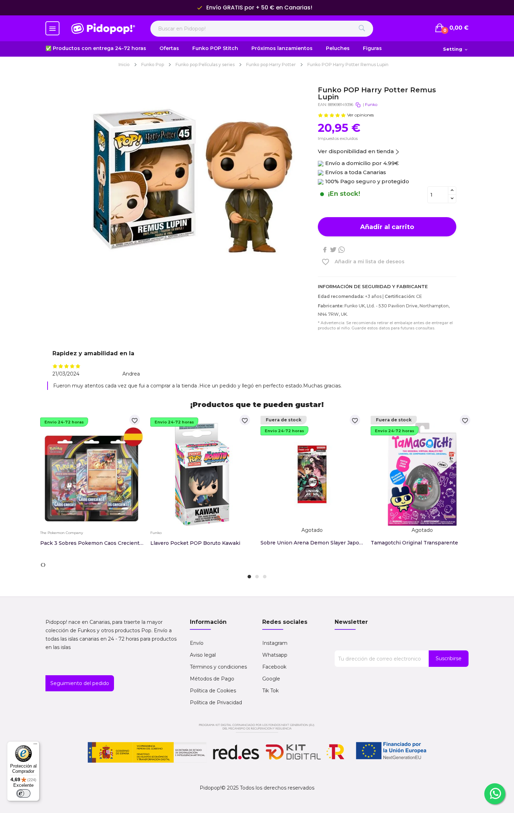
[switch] (23, 793)
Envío (197, 643)
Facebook (274, 667)
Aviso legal (203, 655)
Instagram (274, 643)
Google (271, 679)
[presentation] (41, 564)
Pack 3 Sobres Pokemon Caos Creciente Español (91, 543)
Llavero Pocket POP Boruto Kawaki (195, 543)
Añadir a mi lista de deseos (363, 262)
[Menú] (35, 745)
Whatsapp (274, 655)
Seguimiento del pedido (79, 683)
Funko (371, 104)
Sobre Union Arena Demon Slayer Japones (312, 543)
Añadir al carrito (387, 227)
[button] (249, 576)
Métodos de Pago (212, 679)
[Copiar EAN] (358, 104)
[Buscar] (361, 29)
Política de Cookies (213, 690)
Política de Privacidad (216, 702)
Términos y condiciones (218, 667)
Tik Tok (270, 690)
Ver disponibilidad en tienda (356, 151)
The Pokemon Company (61, 533)
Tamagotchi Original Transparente (414, 543)
